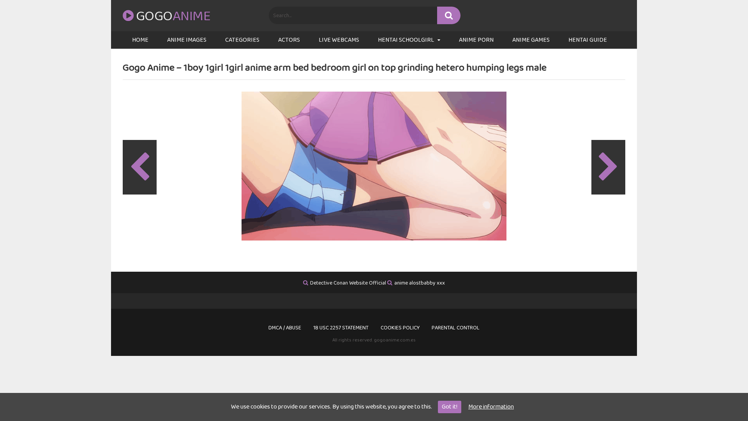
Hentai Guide (587, 40)
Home (140, 40)
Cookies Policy (400, 328)
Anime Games (531, 40)
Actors (289, 40)
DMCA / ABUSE (284, 328)
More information (491, 407)
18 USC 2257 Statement (341, 328)
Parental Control (456, 328)
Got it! (449, 407)
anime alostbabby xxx (419, 283)
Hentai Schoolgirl (406, 40)
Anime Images (186, 40)
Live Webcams (339, 40)
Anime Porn (476, 40)
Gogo (173, 16)
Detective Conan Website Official (348, 283)
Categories (242, 40)
